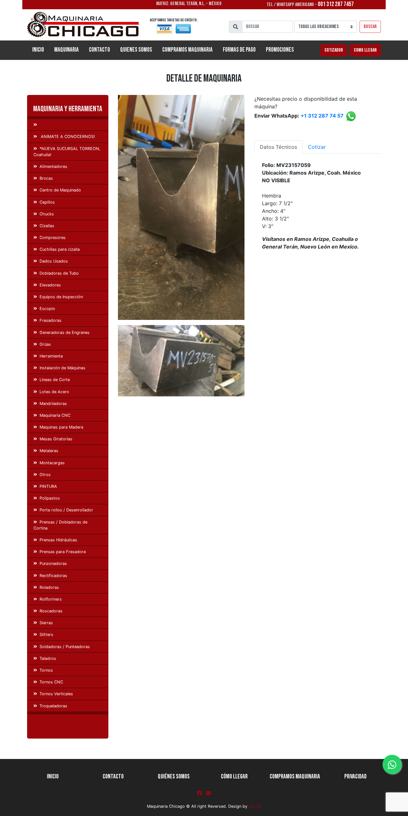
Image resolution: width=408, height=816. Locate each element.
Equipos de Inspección (61, 296)
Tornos (46, 670)
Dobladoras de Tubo (59, 273)
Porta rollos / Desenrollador (66, 510)
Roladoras (49, 587)
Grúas (45, 344)
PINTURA (48, 486)
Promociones (280, 50)
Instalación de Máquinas (62, 367)
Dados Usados (54, 261)
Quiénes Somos (174, 776)
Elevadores (50, 285)
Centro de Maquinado (60, 190)
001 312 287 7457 (336, 4)
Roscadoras (51, 611)
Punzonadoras (53, 563)
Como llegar (365, 50)
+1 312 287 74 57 (322, 116)
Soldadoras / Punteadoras (65, 646)
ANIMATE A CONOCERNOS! (67, 136)
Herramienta (51, 356)
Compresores (53, 237)
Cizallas (47, 225)
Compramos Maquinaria (187, 50)
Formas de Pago (239, 50)
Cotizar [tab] (317, 147)
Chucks (47, 214)
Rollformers (51, 599)
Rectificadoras (53, 575)
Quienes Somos (136, 50)
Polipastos (50, 498)
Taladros (48, 658)
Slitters (46, 634)
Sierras (46, 622)
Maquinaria (66, 50)
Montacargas (52, 462)
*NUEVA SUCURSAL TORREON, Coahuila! (66, 151)
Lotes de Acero (54, 391)
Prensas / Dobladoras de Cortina (60, 525)
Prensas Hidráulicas (58, 540)
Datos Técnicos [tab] (278, 147)
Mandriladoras (53, 403)
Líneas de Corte (55, 379)
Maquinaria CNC (55, 415)
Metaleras (49, 450)
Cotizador (333, 50)
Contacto (99, 50)
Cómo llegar (234, 776)
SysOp (255, 806)
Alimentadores (53, 166)
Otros (45, 474)
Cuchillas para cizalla (60, 249)
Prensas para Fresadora (63, 551)
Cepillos (47, 202)
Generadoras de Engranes (65, 332)
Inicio (40, 50)
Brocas (46, 178)
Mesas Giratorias (56, 439)
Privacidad (355, 776)
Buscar (370, 27)
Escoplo (47, 308)
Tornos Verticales (56, 693)
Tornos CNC (51, 682)
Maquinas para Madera (61, 427)
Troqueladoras (53, 706)
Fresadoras (51, 320)
